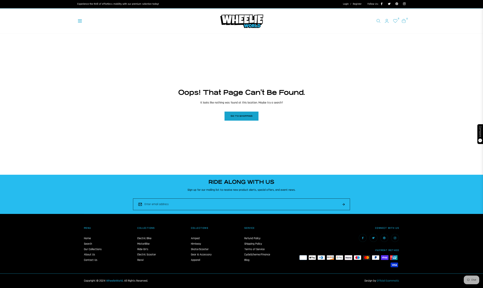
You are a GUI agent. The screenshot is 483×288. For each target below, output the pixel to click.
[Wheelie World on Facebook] (381, 4)
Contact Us (90, 260)
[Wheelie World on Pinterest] (396, 4)
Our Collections (93, 249)
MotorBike (143, 244)
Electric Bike (144, 238)
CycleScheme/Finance (257, 255)
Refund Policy (252, 238)
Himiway (196, 244)
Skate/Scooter (200, 249)
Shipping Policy (253, 244)
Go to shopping (241, 116)
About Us (89, 255)
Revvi (140, 260)
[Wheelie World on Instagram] (404, 4)
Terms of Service (254, 249)
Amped (195, 238)
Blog (246, 260)
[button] (378, 21)
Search (88, 244)
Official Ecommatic (388, 281)
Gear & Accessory (201, 255)
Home (87, 238)
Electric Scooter (146, 255)
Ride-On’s (142, 249)
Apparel (195, 260)
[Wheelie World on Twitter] (389, 4)
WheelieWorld (114, 281)
